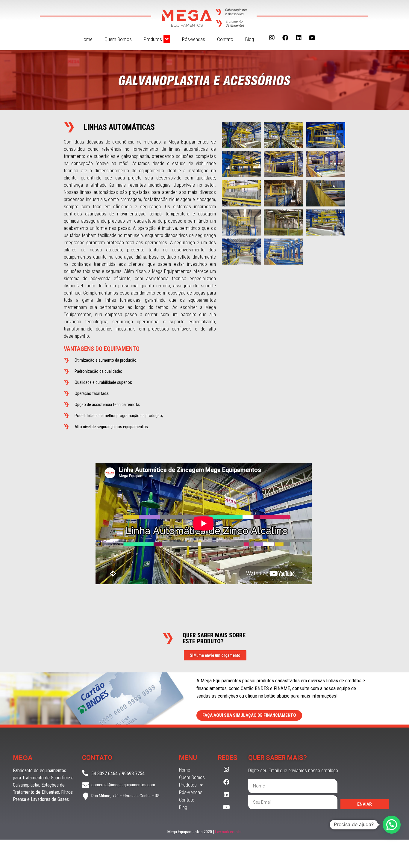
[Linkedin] (299, 38)
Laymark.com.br (228, 832)
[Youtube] (312, 38)
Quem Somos (118, 39)
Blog (249, 39)
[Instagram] (272, 38)
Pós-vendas (193, 39)
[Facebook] (285, 38)
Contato (225, 39)
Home (87, 39)
